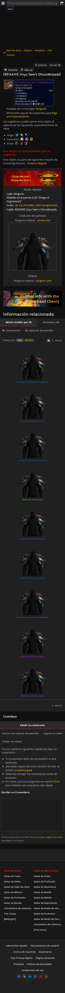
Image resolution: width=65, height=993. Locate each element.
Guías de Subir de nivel (17, 886)
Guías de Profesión (14, 897)
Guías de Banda (12, 902)
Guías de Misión (43, 897)
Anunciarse (45, 951)
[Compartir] (62, 3)
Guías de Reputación (45, 902)
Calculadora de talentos (17, 908)
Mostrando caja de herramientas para (29, 113)
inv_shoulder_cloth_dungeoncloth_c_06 (41, 205)
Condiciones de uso (33, 970)
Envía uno (44, 220)
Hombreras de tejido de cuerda (32, 460)
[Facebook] (35, 976)
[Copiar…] (48, 340)
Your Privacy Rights (21, 957)
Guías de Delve (12, 881)
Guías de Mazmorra (45, 886)
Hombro (10, 54)
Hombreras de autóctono (32, 656)
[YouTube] (40, 976)
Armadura (40, 50)
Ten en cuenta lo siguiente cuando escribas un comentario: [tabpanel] (32, 794)
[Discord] (18, 976)
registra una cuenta (54, 837)
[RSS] (46, 976)
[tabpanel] (32, 523)
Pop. (20, 340)
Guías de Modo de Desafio (48, 919)
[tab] (18, 322)
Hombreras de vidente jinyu (32, 539)
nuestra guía (24, 770)
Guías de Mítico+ (13, 892)
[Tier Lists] (40, 929)
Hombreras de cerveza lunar (32, 578)
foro (57, 781)
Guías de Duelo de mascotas (48, 908)
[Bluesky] (29, 976)
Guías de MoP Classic (46, 870)
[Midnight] (10, 919)
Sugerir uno (44, 280)
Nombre (29, 340)
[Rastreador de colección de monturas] (32, 299)
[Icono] (8, 85)
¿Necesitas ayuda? (16, 945)
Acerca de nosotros (24, 951)
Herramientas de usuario (45, 945)
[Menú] (3, 3)
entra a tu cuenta (37, 837)
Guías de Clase (12, 876)
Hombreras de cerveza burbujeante (32, 382)
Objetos (28, 50)
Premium (19, 964)
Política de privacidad (39, 964)
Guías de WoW (12, 870)
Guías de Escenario (44, 913)
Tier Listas (10, 913)
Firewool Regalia (37, 163)
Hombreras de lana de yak (32, 696)
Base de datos (13, 50)
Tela (49, 50)
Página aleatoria (45, 957)
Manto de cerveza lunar (32, 499)
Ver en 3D (55, 65)
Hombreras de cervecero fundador (32, 617)
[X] (24, 976)
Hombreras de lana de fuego (33, 421)
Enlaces (42, 65)
